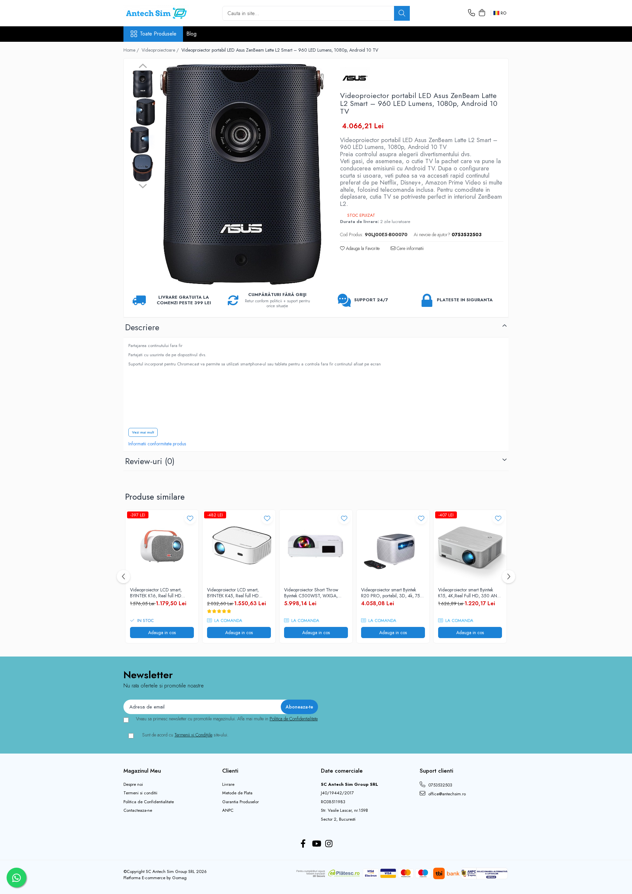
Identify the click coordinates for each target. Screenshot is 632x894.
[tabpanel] (242, 174)
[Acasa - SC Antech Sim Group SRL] (156, 13)
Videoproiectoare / (161, 50)
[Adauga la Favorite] (190, 518)
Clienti (230, 771)
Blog (191, 33)
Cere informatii (409, 248)
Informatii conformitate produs (157, 444)
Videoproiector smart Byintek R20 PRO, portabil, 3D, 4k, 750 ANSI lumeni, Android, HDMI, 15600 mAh (392, 593)
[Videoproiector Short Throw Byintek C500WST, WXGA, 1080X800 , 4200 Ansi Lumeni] (316, 546)
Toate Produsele (158, 33)
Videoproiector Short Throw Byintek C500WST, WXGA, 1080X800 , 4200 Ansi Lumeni (314, 593)
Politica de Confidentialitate (294, 718)
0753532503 (439, 785)
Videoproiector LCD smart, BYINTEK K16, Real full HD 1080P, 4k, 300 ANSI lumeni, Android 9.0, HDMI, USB (159, 593)
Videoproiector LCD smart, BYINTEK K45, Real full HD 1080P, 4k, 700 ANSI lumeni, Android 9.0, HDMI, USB (235, 593)
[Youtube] (316, 844)
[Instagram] (329, 844)
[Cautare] (402, 13)
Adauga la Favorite (362, 248)
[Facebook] (303, 844)
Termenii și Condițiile (193, 735)
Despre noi (133, 784)
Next (142, 185)
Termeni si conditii (140, 793)
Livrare (228, 784)
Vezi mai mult (143, 432)
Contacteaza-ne (137, 810)
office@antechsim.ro (446, 794)
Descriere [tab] (142, 327)
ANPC (227, 810)
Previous (142, 66)
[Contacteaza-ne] (471, 13)
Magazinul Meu (142, 771)
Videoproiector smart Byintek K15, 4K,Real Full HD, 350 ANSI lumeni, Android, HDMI (469, 593)
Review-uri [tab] (149, 461)
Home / (131, 50)
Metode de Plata (237, 793)
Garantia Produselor (240, 802)
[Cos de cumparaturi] (481, 13)
